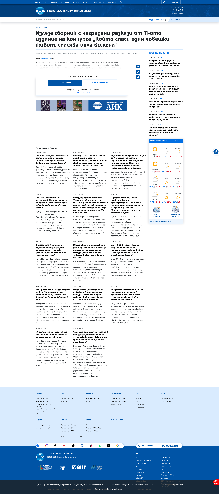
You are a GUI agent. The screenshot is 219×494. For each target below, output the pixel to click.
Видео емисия (91, 425)
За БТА (138, 457)
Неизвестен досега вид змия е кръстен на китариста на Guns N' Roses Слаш (165, 76)
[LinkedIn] (83, 445)
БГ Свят (85, 2)
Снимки (94, 2)
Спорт (78, 2)
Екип (162, 469)
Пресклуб (175, 2)
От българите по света (44, 425)
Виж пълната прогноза (160, 221)
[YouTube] (65, 445)
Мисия (138, 466)
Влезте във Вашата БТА (100, 83)
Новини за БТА (141, 463)
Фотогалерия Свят (68, 428)
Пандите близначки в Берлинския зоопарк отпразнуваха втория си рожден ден (166, 104)
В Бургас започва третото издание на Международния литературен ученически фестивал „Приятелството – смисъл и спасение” (51, 250)
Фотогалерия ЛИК (67, 431)
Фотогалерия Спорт (68, 434)
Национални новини (43, 398)
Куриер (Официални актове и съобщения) (46, 410)
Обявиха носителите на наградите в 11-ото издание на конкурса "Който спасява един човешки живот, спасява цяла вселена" (51, 202)
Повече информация (115, 489)
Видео (101, 2)
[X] (74, 445)
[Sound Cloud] (110, 445)
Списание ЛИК (166, 466)
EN (183, 2)
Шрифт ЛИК (165, 457)
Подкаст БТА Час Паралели (95, 428)
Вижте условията (82, 92)
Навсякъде (179, 20)
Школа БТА (139, 478)
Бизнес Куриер (116, 404)
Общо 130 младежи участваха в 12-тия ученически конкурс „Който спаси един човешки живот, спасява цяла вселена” (52, 159)
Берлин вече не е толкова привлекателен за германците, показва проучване (165, 117)
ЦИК (37, 414)
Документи (140, 472)
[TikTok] (92, 445)
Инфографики (111, 2)
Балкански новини (92, 398)
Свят (46, 2)
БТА (169, 2)
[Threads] (56, 445)
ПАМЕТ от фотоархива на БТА (72, 437)
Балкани (53, 2)
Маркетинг (165, 460)
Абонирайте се (65, 83)
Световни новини (67, 398)
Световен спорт (167, 398)
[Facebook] (39, 445)
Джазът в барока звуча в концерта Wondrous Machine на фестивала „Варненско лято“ (164, 63)
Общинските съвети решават (43, 405)
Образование (140, 404)
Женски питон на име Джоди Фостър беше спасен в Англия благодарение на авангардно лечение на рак (164, 90)
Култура (139, 398)
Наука (138, 401)
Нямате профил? (177, 13)
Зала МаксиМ (165, 463)
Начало (38, 28)
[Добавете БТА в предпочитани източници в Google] (118, 445)
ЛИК (72, 2)
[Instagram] (47, 445)
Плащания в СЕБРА (167, 475)
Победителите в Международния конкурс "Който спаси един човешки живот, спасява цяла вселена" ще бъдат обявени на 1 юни (53, 294)
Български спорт (167, 401)
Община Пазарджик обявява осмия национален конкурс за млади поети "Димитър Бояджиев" (163, 131)
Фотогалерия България (69, 425)
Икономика (64, 2)
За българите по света (44, 428)
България (38, 2)
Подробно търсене (156, 20)
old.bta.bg (164, 478)
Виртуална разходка (143, 460)
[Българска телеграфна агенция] (40, 457)
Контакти (165, 472)
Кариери (139, 475)
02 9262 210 (170, 445)
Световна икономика (118, 398)
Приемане (99, 489)
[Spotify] (101, 445)
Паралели (64, 401)
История (139, 469)
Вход (179, 10)
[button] (120, 2)
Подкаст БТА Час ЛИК (93, 431)
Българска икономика (118, 401)
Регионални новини (42, 401)
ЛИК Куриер (140, 407)
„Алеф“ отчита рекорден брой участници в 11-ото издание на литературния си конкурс (51, 334)
